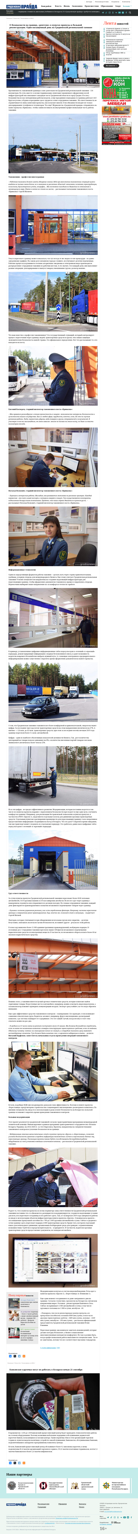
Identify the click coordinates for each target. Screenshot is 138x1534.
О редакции (42, 1507)
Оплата (81, 1507)
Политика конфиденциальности (67, 1518)
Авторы (89, 2)
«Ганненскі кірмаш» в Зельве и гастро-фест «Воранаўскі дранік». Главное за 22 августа (118, 30)
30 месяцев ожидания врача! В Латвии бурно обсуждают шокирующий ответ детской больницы (117, 48)
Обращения (62, 1504)
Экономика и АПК (27, 18)
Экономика (77, 6)
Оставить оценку (106, 1524)
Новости (16, 18)
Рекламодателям (102, 2)
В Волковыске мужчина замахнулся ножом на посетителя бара (114, 41)
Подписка (115, 2)
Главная (9, 18)
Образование (107, 6)
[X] (15, 1356)
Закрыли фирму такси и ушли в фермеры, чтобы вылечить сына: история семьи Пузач (118, 60)
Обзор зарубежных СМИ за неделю (115, 53)
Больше (126, 6)
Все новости (110, 65)
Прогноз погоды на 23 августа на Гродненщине (118, 35)
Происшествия (92, 6)
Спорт (118, 6)
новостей (115, 23)
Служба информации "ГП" (50, 1348)
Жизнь (67, 6)
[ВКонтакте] (10, 1356)
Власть (58, 6)
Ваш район (46, 6)
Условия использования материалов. (78, 1523)
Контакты (126, 2)
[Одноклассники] (24, 1356)
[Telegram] (19, 1356)
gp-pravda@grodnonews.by (113, 1511)
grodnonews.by (50, 1523)
